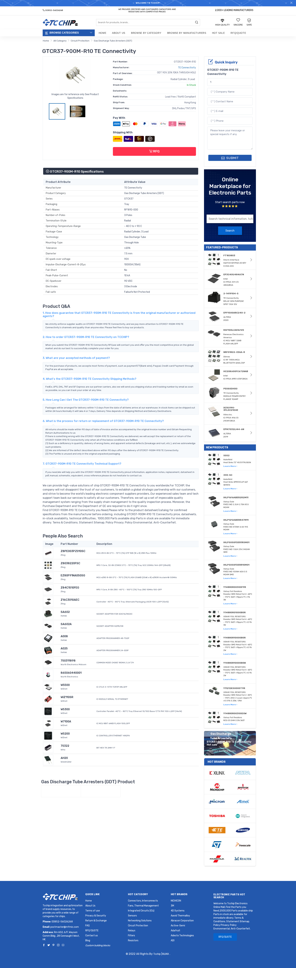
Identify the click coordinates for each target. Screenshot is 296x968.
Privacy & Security (95, 915)
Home (102, 33)
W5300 (65, 709)
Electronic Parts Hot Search (229, 896)
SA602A (66, 624)
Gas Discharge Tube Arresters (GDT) (113, 40)
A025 (64, 648)
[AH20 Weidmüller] (48, 759)
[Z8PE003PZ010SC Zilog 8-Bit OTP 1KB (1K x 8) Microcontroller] (48, 552)
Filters (131, 935)
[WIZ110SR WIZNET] (48, 698)
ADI (172, 940)
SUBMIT (232, 158)
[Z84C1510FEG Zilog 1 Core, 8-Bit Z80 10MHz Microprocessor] (48, 589)
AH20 (64, 758)
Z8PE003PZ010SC (73, 551)
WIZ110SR (67, 697)
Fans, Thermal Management (143, 905)
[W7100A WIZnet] (48, 723)
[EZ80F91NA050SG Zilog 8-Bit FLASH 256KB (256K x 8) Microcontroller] (48, 577)
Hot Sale (218, 33)
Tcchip (157, 954)
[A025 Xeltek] (48, 650)
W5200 (65, 733)
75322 (65, 745)
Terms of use (92, 910)
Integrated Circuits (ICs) (141, 910)
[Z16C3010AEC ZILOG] (48, 601)
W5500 (65, 685)
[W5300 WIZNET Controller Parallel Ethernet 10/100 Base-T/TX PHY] (48, 711)
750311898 (68, 660)
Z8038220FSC (70, 563)
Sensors (132, 915)
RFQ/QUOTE (238, 33)
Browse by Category (146, 33)
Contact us (91, 935)
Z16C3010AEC (70, 599)
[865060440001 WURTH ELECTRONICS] (48, 674)
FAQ (87, 925)
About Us (118, 33)
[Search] (196, 22)
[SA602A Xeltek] (48, 625)
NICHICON (176, 900)
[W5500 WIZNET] (48, 686)
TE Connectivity (187, 67)
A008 (64, 636)
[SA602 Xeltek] (48, 613)
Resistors (133, 940)
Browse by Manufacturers (186, 33)
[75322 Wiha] (48, 747)
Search (230, 230)
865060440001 (71, 672)
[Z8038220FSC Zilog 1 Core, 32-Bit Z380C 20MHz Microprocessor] (48, 565)
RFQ (155, 151)
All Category (59, 40)
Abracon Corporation (182, 920)
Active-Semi (178, 925)
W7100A (66, 721)
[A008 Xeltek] (48, 638)
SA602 (65, 612)
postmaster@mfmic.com (64, 926)
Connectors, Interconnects (143, 900)
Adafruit (175, 930)
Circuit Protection (80, 40)
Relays (131, 930)
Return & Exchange (96, 920)
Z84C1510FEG (70, 587)
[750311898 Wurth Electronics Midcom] (48, 662)
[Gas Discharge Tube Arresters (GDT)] (61, 791)
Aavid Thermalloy (180, 915)
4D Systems (177, 910)
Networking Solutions (140, 920)
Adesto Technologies (182, 935)
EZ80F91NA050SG (73, 575)
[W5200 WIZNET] (48, 735)
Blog (87, 940)
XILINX (165, 954)
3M (172, 905)
